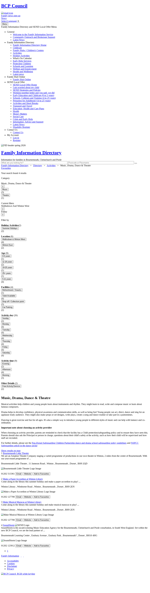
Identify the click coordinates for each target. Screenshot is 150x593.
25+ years (6, 273)
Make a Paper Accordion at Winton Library (23, 479)
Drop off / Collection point (13, 301)
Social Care (18, 116)
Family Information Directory (26, 58)
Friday (5, 347)
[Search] (136, 163)
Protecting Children (22, 63)
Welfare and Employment (24, 69)
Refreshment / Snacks (11, 290)
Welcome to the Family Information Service (33, 34)
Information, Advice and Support (28, 122)
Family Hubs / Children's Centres (28, 50)
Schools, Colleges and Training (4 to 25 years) (34, 98)
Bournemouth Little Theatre (16, 453)
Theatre (5, 195)
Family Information (10, 556)
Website (27, 474)
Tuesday (6, 330)
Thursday (6, 341)
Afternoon (6, 369)
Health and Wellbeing (23, 71)
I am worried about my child (26, 87)
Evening (5, 364)
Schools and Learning (23, 66)
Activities (17, 53)
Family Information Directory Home (29, 45)
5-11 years (6, 279)
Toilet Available (8, 296)
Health (16, 111)
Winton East (7, 245)
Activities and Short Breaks (25, 103)
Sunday (5, 318)
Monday (5, 324)
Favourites (6, 168)
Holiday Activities (21, 55)
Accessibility (13, 561)
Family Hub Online (19, 78)
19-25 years (7, 267)
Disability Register (21, 127)
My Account (14, 138)
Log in (16, 137)
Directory (37, 165)
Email (18, 474)
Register (17, 140)
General (31, 36)
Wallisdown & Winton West (13, 239)
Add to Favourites (41, 474)
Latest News (18, 40)
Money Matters (20, 114)
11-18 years (7, 262)
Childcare (17, 47)
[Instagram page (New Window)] (23, 556)
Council (14, 5)
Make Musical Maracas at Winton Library (22, 502)
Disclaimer (12, 566)
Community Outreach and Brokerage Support (34, 37)
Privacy (10, 569)
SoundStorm (9, 525)
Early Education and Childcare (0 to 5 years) (33, 95)
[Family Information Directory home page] (18, 574)
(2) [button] (19, 225)
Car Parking (7, 307)
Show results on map (11, 450)
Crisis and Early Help (23, 119)
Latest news (18, 74)
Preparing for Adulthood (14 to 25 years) (32, 100)
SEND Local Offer (31, 104)
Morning (5, 375)
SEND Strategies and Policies (26, 90)
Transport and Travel (22, 106)
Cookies (11, 563)
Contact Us (15, 131)
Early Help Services (22, 61)
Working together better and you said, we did (33, 92)
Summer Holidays (9, 228)
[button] (75, 173)
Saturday (6, 353)
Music (4, 189)
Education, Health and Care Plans (28, 108)
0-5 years (6, 256)
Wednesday (7, 335)
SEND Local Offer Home (25, 85)
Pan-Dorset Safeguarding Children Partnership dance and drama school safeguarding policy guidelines (79, 443)
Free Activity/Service (11, 386)
